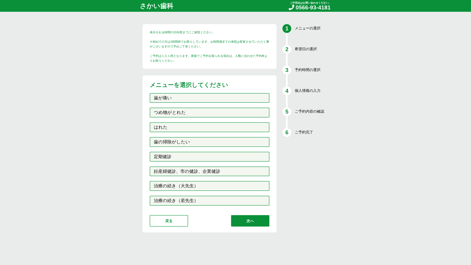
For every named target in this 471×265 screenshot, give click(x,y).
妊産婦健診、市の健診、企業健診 (187, 171)
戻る (169, 221)
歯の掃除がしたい (172, 141)
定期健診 (162, 156)
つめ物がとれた (170, 112)
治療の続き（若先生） (176, 200)
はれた (161, 127)
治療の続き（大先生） (176, 185)
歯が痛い (163, 97)
